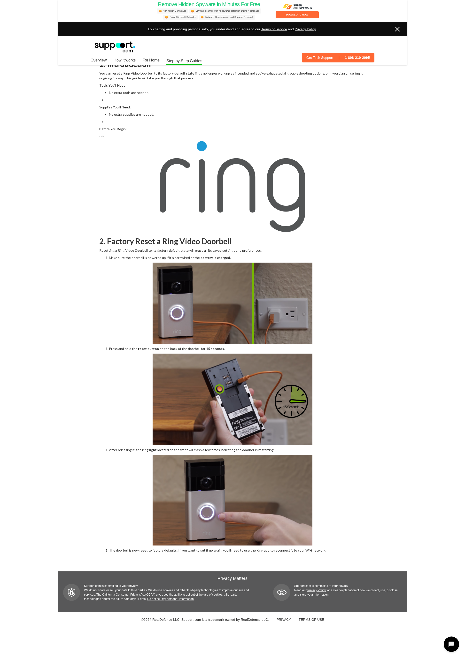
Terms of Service (274, 29)
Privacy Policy (305, 29)
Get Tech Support (319, 58)
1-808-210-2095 (357, 58)
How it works (125, 60)
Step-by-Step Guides (184, 61)
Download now (297, 14)
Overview (99, 60)
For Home (151, 60)
